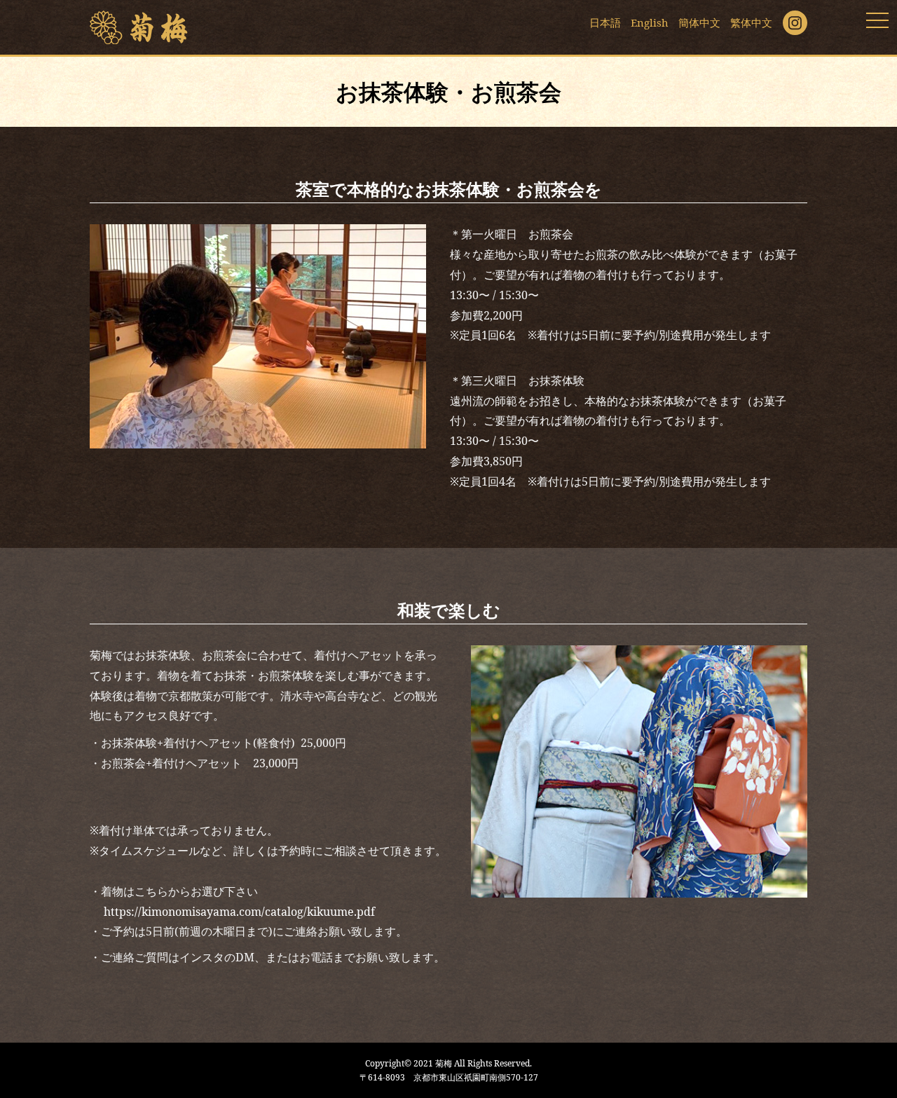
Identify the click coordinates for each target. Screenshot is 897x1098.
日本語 (605, 22)
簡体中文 (699, 22)
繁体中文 (751, 22)
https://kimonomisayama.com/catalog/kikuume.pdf (239, 911)
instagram (795, 23)
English (650, 22)
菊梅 (139, 27)
